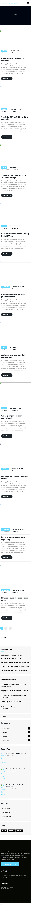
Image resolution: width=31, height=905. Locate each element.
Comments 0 (15, 53)
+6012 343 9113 (6, 880)
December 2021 (6, 812)
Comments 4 (15, 349)
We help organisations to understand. (12, 417)
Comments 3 (15, 410)
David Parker (5, 707)
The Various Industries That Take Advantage (13, 176)
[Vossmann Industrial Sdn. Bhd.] (9, 3)
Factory (4, 167)
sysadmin (6, 53)
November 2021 (6, 816)
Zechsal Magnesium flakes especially (13, 538)
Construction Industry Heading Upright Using (15, 235)
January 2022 (6, 808)
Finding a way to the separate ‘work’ (14, 477)
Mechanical (5, 468)
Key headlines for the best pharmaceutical (13, 295)
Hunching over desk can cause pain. (14, 599)
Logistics (19, 830)
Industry (4, 50)
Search (3, 637)
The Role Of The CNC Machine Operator (14, 118)
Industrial (11, 830)
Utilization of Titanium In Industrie (12, 59)
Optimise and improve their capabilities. (13, 356)
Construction (5, 286)
